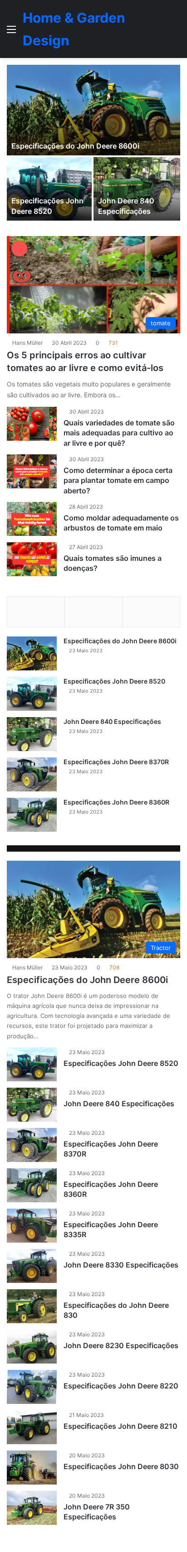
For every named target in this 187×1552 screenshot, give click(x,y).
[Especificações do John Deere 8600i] (93, 110)
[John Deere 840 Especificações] (137, 189)
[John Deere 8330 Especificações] (32, 1266)
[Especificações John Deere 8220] (32, 1387)
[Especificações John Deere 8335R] (32, 1226)
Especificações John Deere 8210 (120, 1426)
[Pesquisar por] (175, 32)
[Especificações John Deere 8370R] (32, 774)
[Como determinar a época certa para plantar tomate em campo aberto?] (32, 471)
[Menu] (11, 32)
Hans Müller (27, 342)
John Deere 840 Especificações (112, 721)
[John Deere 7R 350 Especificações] (32, 1508)
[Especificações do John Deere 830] (32, 1306)
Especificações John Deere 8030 (121, 1466)
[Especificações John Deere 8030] (32, 1468)
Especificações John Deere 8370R (116, 762)
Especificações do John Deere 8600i (75, 145)
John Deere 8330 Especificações (121, 1264)
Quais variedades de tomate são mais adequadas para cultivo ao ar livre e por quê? (119, 433)
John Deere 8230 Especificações (121, 1345)
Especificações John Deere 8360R (116, 802)
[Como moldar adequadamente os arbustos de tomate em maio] (32, 519)
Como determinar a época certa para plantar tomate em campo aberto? (118, 480)
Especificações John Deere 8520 (114, 681)
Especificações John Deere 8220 (121, 1385)
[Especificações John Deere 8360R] (32, 815)
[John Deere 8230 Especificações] (32, 1347)
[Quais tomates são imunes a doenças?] (32, 559)
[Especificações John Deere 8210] (32, 1427)
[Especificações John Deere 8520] (49, 189)
